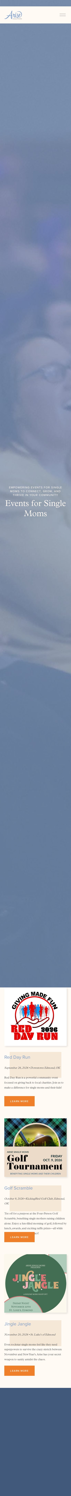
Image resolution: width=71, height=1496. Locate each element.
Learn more (19, 1101)
